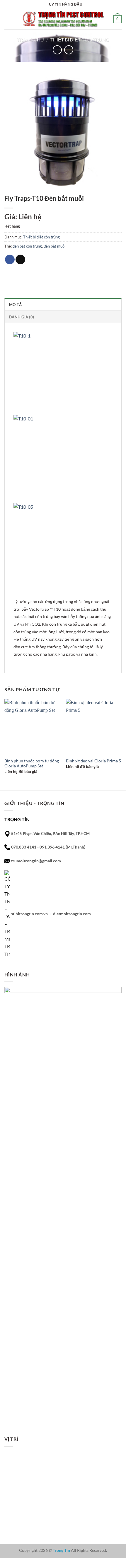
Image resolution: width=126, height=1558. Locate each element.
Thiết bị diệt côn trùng (79, 39)
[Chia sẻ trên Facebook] (10, 260)
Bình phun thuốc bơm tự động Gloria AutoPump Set (31, 764)
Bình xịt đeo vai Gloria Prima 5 (93, 761)
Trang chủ (30, 39)
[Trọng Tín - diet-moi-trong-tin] (63, 19)
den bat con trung (27, 246)
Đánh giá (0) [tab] (21, 317)
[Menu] (7, 19)
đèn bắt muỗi (54, 246)
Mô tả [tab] (15, 304)
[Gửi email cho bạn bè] (20, 260)
